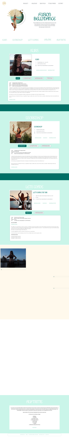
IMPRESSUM (22, 434)
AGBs (27, 434)
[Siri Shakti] (4, 3)
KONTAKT (45, 70)
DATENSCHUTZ (41, 434)
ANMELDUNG (39, 70)
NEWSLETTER (51, 70)
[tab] (18, 78)
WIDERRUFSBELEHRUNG (33, 434)
